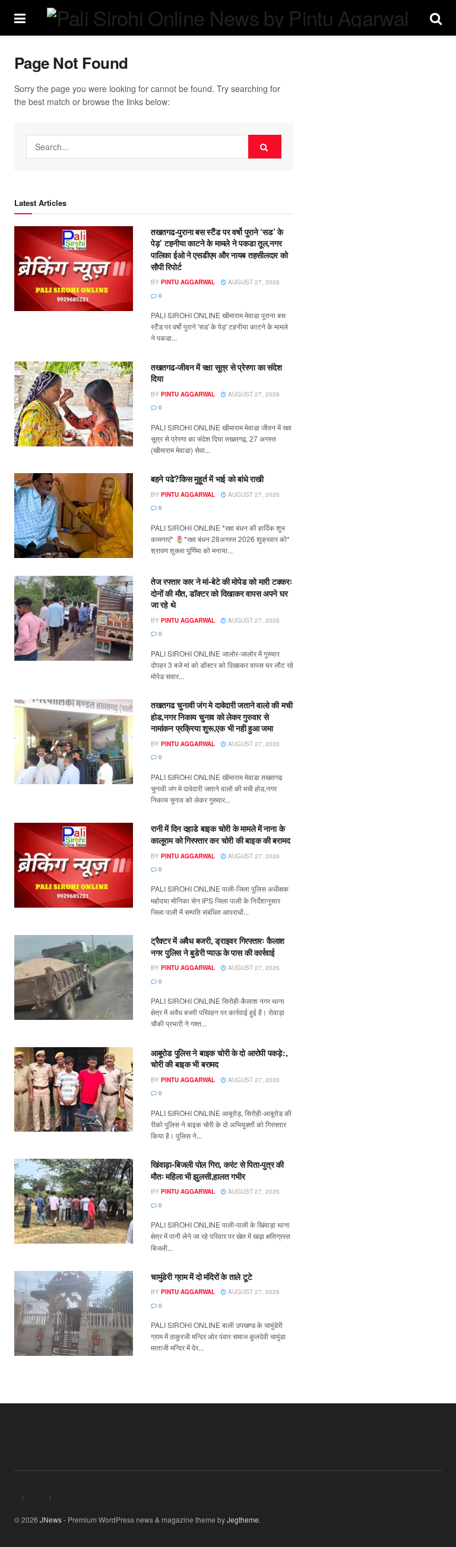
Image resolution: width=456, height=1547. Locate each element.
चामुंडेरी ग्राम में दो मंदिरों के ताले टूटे (201, 1276)
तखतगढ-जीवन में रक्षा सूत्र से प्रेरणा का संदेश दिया (216, 373)
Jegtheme (243, 1519)
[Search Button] (264, 146)
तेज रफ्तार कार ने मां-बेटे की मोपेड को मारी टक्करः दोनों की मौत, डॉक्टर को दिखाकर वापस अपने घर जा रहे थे (221, 592)
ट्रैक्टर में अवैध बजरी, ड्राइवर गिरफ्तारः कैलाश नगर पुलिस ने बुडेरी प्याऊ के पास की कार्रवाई (217, 946)
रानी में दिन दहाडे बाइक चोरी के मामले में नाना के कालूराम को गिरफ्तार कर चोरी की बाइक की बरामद (220, 834)
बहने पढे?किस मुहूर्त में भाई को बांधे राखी (207, 478)
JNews (51, 1519)
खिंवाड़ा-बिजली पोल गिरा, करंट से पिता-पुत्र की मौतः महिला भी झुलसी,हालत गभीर (217, 1170)
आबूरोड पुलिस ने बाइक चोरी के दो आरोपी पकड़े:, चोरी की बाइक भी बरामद (219, 1058)
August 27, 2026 (253, 282)
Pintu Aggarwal (188, 282)
